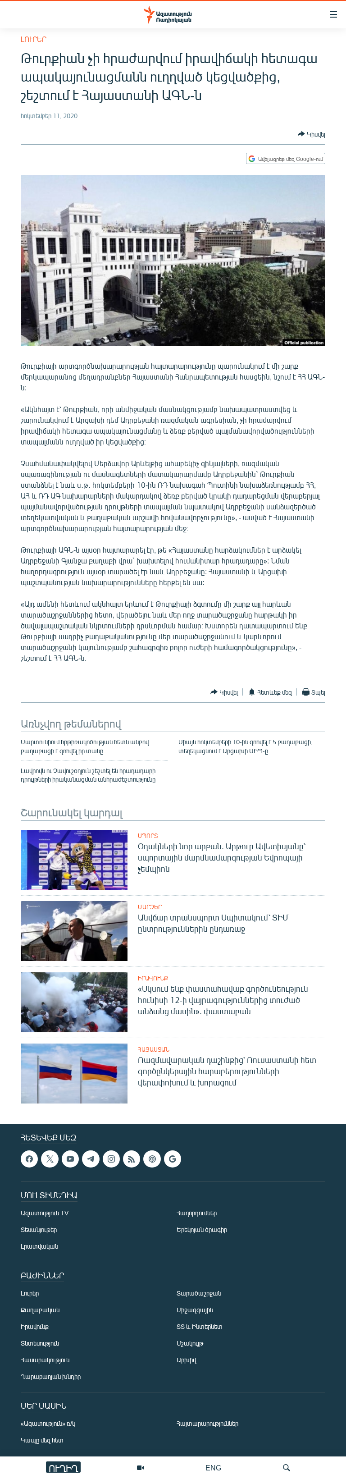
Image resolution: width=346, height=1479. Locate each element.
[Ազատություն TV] (140, 1467)
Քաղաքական (40, 1310)
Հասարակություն (45, 1360)
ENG (213, 1467)
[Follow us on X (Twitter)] (49, 1159)
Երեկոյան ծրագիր (202, 1229)
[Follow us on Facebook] (29, 1159)
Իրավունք (153, 978)
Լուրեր (33, 39)
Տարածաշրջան (199, 1293)
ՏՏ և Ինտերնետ (200, 1326)
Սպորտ (148, 835)
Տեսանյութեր (39, 1229)
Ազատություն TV (44, 1213)
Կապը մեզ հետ (42, 1440)
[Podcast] (151, 1159)
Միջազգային (195, 1310)
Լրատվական (39, 1246)
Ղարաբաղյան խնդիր (51, 1376)
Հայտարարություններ (207, 1423)
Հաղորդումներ (197, 1213)
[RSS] (131, 1159)
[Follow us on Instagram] (111, 1159)
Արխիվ (186, 1360)
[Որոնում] (286, 1467)
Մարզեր (150, 907)
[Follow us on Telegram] (90, 1159)
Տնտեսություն (40, 1343)
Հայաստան (153, 1049)
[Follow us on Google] (172, 1159)
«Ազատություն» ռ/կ (48, 1423)
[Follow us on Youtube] (70, 1159)
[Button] (311, 133)
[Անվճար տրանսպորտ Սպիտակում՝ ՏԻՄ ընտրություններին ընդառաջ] (74, 931)
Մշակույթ (190, 1343)
